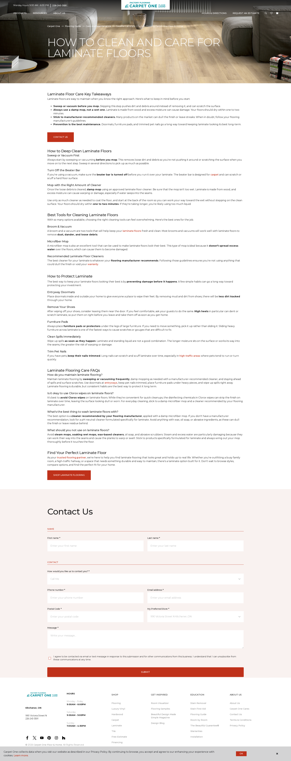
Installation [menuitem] (196, 736)
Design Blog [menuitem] (157, 723)
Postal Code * (54, 609)
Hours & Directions (214, 13)
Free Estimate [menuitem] (119, 736)
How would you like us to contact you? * (68, 571)
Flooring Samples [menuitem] (160, 708)
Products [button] (20, 13)
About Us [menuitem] (235, 703)
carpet (215, 174)
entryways (111, 382)
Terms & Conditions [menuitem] (240, 720)
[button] (266, 13)
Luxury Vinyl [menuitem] (118, 708)
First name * (53, 538)
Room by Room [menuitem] (198, 720)
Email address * (155, 590)
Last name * (153, 538)
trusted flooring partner (71, 457)
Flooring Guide (73, 26)
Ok (241, 753)
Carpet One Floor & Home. (48, 744)
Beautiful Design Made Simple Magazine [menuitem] (163, 716)
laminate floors (132, 230)
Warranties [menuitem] (196, 731)
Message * (52, 628)
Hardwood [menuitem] (117, 714)
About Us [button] (59, 13)
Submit (145, 672)
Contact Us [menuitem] (236, 714)
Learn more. (21, 755)
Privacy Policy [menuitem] (237, 725)
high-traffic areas (189, 355)
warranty (93, 264)
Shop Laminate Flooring (69, 475)
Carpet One (53, 26)
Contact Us (60, 137)
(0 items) (277, 13)
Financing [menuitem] (117, 742)
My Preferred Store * (158, 609)
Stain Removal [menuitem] (198, 703)
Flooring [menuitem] (116, 703)
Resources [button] (40, 13)
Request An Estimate (246, 13)
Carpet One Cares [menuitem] (239, 708)
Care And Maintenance (98, 26)
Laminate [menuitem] (117, 725)
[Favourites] (271, 13)
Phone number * (56, 590)
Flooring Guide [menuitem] (198, 714)
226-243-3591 (59, 5)
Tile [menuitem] (114, 731)
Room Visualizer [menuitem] (160, 703)
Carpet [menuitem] (115, 720)
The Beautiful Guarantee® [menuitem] (204, 725)
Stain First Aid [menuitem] (198, 708)
